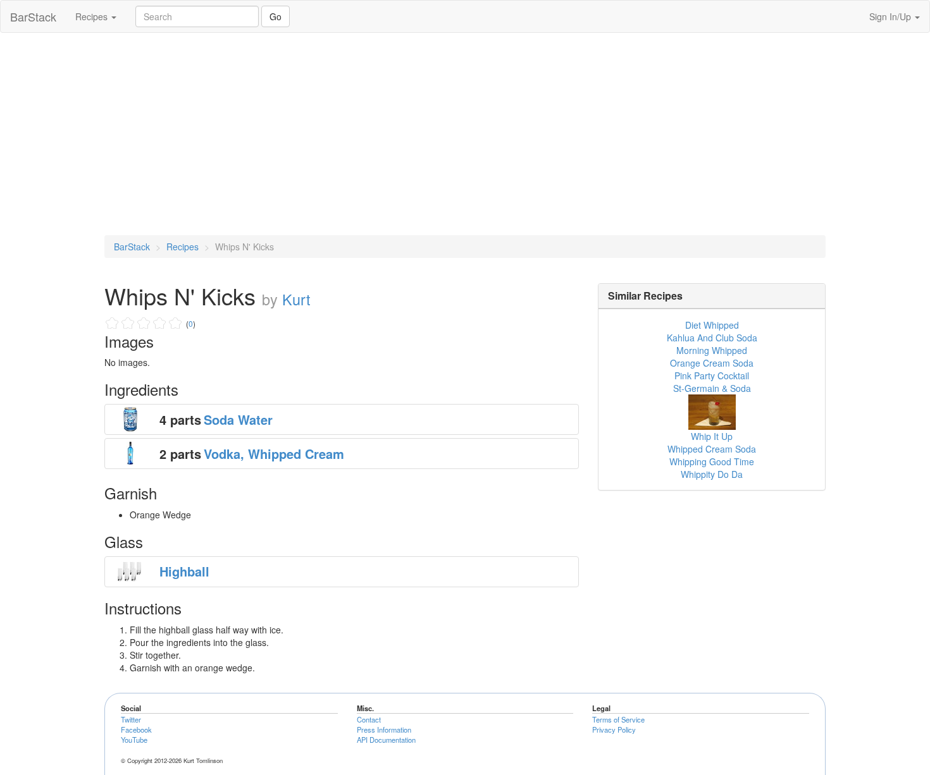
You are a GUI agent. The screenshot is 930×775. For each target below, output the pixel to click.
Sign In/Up (891, 16)
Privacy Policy (614, 729)
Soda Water (238, 419)
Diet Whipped (712, 325)
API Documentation (386, 740)
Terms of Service (618, 719)
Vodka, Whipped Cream (274, 453)
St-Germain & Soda (712, 388)
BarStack (33, 16)
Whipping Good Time (711, 461)
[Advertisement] (465, 134)
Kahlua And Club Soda (712, 337)
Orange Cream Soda (711, 363)
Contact (369, 719)
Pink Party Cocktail (711, 375)
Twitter (131, 719)
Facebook (136, 729)
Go (276, 16)
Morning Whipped (711, 350)
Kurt (296, 299)
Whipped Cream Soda (711, 448)
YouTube (134, 740)
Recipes (92, 16)
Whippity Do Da (712, 474)
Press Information (384, 729)
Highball (184, 571)
